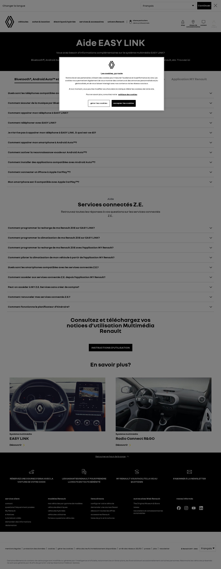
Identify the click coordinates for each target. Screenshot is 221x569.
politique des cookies (127, 94)
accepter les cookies (123, 103)
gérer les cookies (98, 103)
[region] (111, 84)
